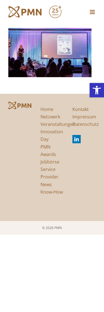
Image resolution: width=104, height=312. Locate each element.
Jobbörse (49, 162)
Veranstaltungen (57, 124)
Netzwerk (50, 117)
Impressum (84, 117)
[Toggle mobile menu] (93, 12)
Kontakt (80, 109)
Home (46, 109)
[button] (97, 90)
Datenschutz (85, 124)
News (46, 184)
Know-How (51, 192)
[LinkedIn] (76, 139)
